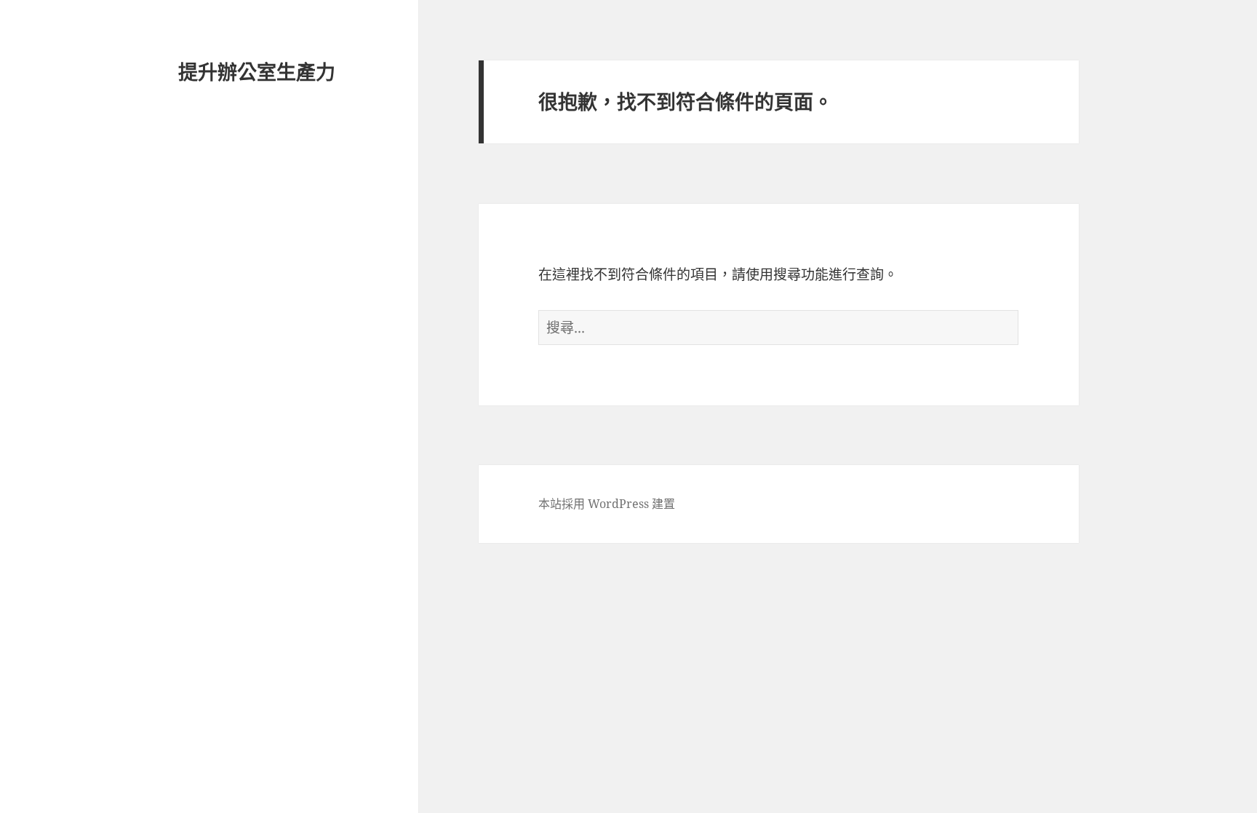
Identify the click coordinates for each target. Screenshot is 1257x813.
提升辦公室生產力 (256, 71)
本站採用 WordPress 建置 (606, 504)
